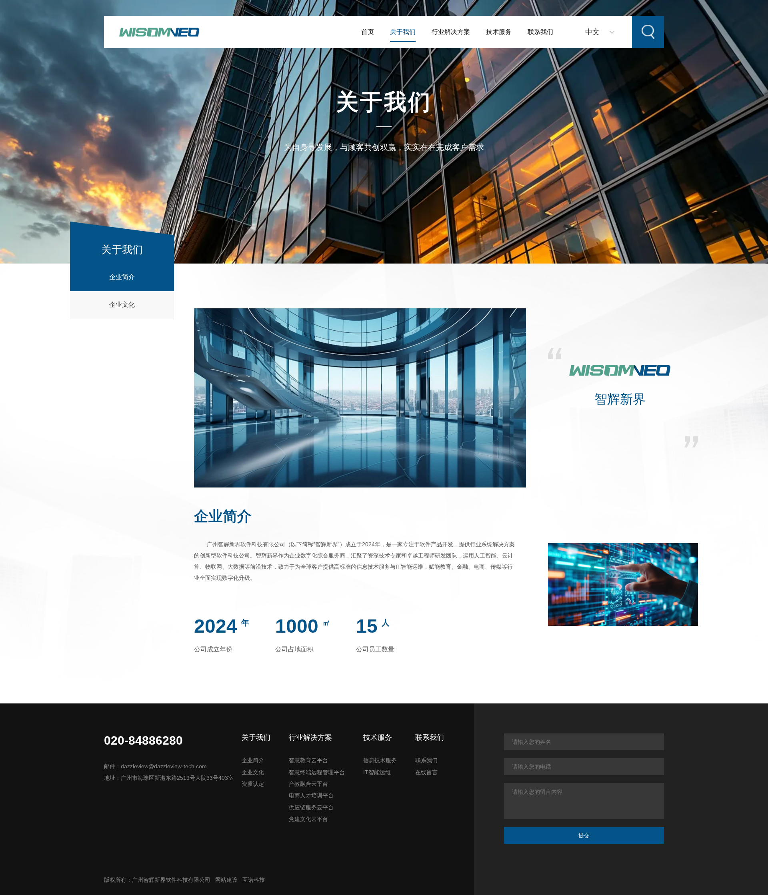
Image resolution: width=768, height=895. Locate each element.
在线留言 (426, 772)
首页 (367, 31)
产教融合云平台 (308, 784)
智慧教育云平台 (308, 760)
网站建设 (226, 880)
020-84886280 (143, 740)
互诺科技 (253, 880)
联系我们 (540, 31)
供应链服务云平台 (311, 807)
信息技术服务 (380, 760)
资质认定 (253, 784)
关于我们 (403, 31)
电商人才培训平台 (311, 795)
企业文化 (122, 304)
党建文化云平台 (308, 819)
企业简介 (122, 277)
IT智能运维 (377, 772)
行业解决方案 (451, 31)
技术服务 (499, 31)
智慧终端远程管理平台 (317, 772)
